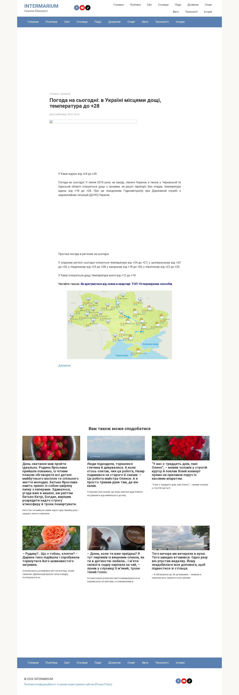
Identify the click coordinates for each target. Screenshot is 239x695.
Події (178, 4)
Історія (208, 11)
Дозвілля (193, 4)
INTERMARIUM (41, 6)
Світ (149, 4)
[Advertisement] (119, 57)
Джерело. (64, 365)
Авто (176, 11)
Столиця (163, 4)
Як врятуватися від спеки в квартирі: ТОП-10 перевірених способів (126, 284)
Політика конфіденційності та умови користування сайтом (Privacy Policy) (68, 684)
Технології (191, 11)
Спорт (208, 4)
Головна (118, 4)
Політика (135, 4)
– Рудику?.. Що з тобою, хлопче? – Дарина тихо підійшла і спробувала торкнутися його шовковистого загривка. (50, 559)
